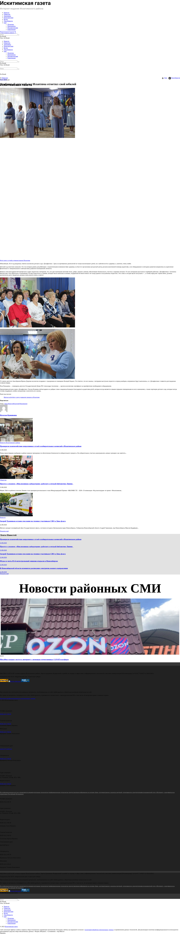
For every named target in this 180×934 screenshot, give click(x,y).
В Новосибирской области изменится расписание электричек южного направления (34, 568)
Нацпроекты (12, 26)
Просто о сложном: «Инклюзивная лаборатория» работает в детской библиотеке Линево (37, 484)
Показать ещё (4, 531)
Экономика (7, 16)
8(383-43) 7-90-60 (5, 714)
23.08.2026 (3, 543)
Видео (6, 19)
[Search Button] (18, 900)
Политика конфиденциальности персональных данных (17, 698)
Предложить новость (8, 32)
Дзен (165, 78)
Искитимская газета (11, 926)
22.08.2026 (3, 557)
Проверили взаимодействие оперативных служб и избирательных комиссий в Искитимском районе (40, 446)
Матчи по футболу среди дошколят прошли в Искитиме (22, 397)
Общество (7, 14)
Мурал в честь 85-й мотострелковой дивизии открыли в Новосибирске (29, 561)
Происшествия (8, 17)
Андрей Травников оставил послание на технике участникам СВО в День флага (33, 521)
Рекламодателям (13, 28)
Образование (23, 403)
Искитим (16, 403)
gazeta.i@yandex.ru (6, 749)
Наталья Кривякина (8, 415)
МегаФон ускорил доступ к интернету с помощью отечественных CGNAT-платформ (34, 659)
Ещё (5, 23)
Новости (6, 12)
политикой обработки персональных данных (99, 930)
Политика (11, 24)
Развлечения (11, 29)
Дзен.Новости (8, 21)
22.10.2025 (3, 79)
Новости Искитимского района (10, 442)
